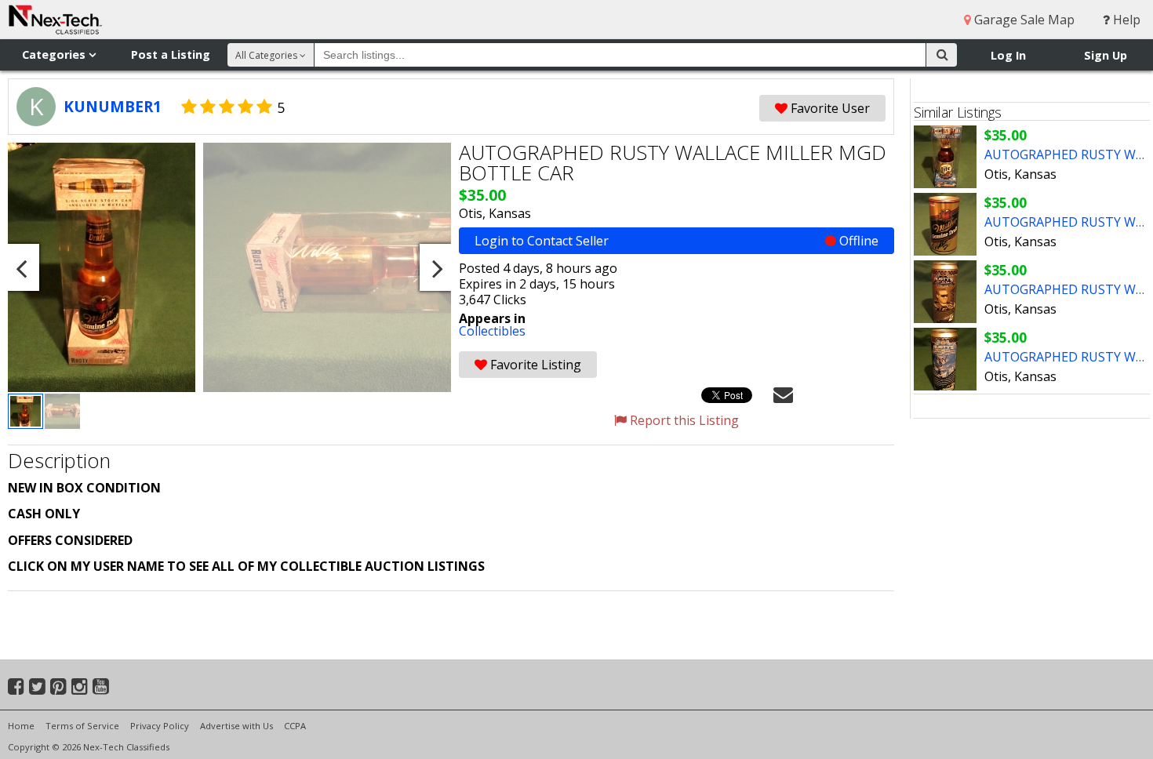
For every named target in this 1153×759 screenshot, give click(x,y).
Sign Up (1105, 55)
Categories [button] (55, 54)
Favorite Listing (534, 364)
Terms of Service (82, 726)
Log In (1008, 55)
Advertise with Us (236, 726)
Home (21, 726)
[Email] (783, 393)
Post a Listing (170, 54)
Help (1125, 19)
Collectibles (492, 331)
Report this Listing (683, 420)
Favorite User (828, 108)
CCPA (295, 726)
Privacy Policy (159, 726)
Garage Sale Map (1023, 19)
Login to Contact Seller (676, 240)
